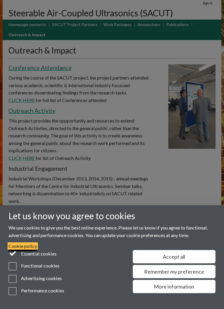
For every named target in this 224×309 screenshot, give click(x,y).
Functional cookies (40, 266)
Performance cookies (42, 290)
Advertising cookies (41, 278)
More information (174, 286)
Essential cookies (38, 253)
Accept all (174, 256)
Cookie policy (22, 246)
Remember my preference (174, 271)
